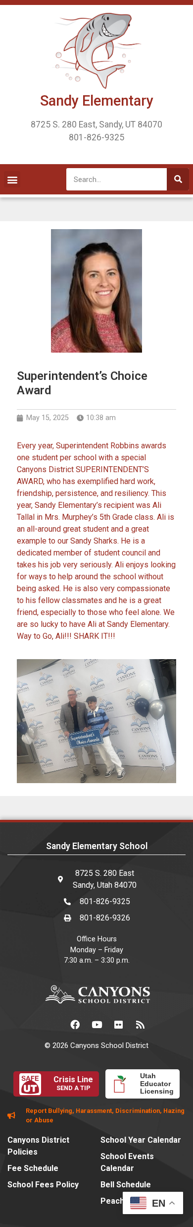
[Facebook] (74, 1024)
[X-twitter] (53, 1024)
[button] (12, 179)
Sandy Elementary (96, 100)
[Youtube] (96, 1024)
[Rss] (140, 1024)
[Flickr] (118, 1024)
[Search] (178, 179)
